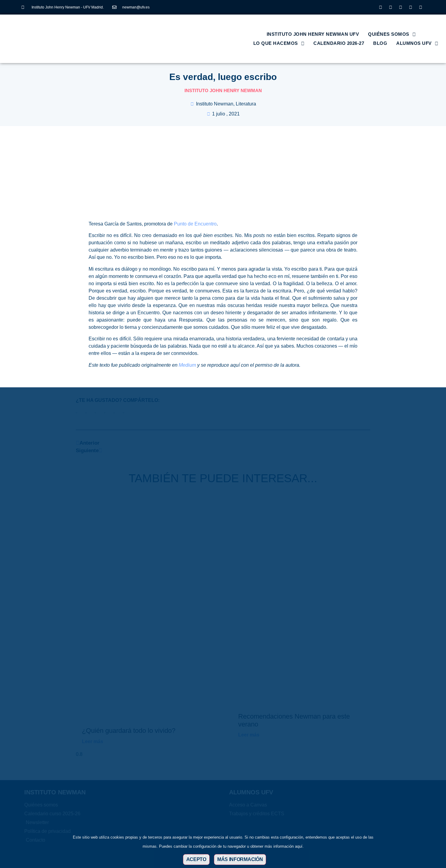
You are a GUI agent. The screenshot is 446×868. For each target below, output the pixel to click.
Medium (187, 365)
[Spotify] (420, 7)
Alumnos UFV (414, 43)
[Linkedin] (400, 7)
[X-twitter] (390, 7)
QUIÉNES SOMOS (388, 34)
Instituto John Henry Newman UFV (313, 34)
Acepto (196, 859)
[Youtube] (410, 7)
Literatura (246, 103)
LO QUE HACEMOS (275, 43)
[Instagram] (380, 7)
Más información (240, 859)
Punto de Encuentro (195, 223)
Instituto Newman (214, 103)
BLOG (380, 43)
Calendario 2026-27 (338, 43)
